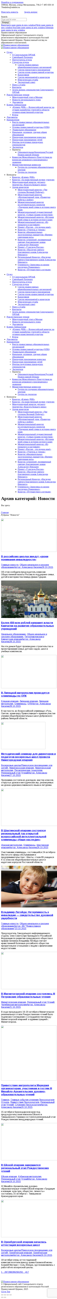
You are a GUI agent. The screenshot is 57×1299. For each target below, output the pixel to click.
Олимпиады (20, 704)
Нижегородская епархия (21, 768)
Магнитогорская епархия (13, 1002)
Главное (5, 1100)
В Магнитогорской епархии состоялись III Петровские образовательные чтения (28, 995)
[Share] (5, 1294)
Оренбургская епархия (20, 1253)
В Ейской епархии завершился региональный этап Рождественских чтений (25, 1168)
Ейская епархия (9, 1176)
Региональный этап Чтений (14, 773)
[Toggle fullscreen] (8, 1294)
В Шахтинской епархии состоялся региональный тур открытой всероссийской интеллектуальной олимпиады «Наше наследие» (23, 835)
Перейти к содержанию (12, 2)
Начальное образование (13, 634)
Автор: (28, 567)
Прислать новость (9, 12)
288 (10, 1272)
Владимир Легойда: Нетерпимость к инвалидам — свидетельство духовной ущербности (27, 915)
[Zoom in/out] (10, 1294)
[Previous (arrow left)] (2, 1297)
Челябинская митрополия (14, 1004)
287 (6, 1272)
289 (14, 1272)
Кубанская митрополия (29, 1176)
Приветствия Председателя (24, 1102)
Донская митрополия (11, 845)
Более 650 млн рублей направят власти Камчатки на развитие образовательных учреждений (27, 625)
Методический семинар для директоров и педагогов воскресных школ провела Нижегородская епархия (28, 756)
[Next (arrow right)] (5, 1297)
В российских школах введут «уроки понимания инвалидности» (24, 558)
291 (21, 1272)
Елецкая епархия (9, 701)
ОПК (30, 704)
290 (17, 1272)
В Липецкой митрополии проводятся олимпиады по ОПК (25, 694)
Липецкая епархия (29, 701)
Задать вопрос (30, 12)
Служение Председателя (28, 1105)
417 (27, 1272)
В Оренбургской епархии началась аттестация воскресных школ (23, 1243)
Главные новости (9, 565)
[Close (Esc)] (2, 1294)
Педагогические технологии (28, 770)
